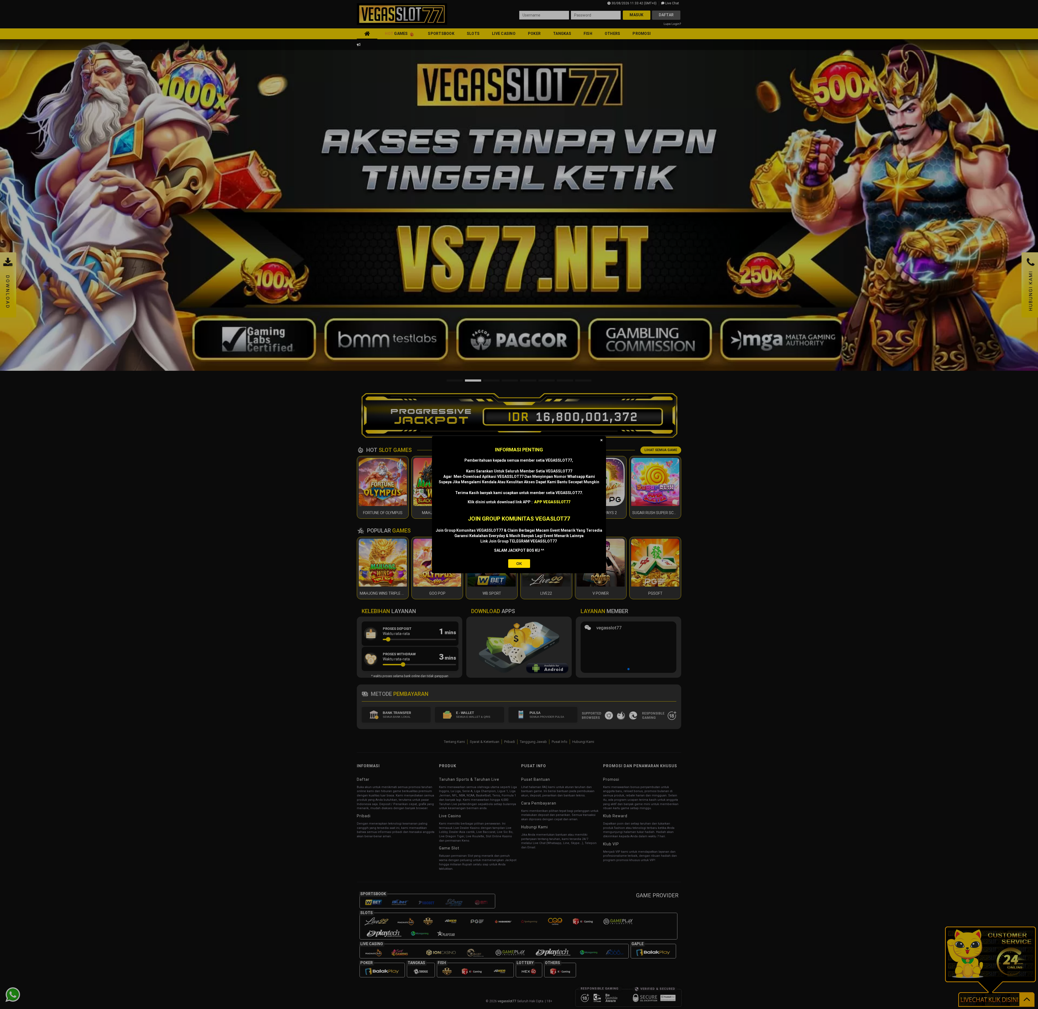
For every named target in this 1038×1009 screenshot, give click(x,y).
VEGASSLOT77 (544, 541)
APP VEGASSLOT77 (552, 502)
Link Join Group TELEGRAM (505, 541)
